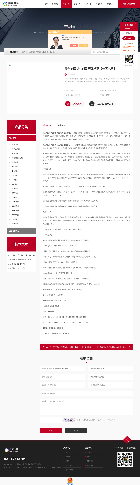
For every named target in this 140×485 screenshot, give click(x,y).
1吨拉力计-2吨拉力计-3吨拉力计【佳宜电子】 (22, 255)
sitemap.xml (56, 467)
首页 (46, 4)
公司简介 (90, 452)
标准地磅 (15, 162)
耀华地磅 (15, 145)
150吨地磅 (15, 206)
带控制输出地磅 (17, 158)
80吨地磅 (15, 219)
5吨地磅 (15, 180)
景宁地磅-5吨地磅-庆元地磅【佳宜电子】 (68, 347)
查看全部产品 (14, 231)
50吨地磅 (15, 197)
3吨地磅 (15, 175)
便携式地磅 (16, 149)
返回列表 (88, 347)
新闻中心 (77, 4)
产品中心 (66, 4)
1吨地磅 (15, 166)
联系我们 (110, 4)
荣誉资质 (90, 461)
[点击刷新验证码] (69, 420)
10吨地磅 (15, 184)
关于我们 (55, 4)
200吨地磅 (15, 202)
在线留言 (99, 4)
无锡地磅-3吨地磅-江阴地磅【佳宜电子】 (43, 52)
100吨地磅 (15, 215)
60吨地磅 (15, 224)
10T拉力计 (23, 52)
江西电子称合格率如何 (18, 264)
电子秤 (68, 456)
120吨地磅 (15, 210)
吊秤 (67, 461)
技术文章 (88, 4)
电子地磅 (12, 138)
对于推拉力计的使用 (17, 268)
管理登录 (24, 467)
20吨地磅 (15, 188)
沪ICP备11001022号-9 (43, 467)
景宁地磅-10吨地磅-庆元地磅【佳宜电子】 (115, 347)
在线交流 (130, 38)
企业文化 (90, 456)
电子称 (68, 452)
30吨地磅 (15, 193)
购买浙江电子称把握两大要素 (20, 259)
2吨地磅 (15, 171)
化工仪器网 (15, 467)
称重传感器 (69, 470)
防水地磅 (15, 153)
